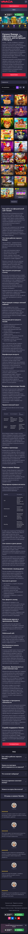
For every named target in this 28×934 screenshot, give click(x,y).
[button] (1, 20)
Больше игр (14, 201)
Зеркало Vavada (14, 74)
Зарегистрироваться (14, 6)
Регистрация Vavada (14, 744)
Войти (14, 9)
